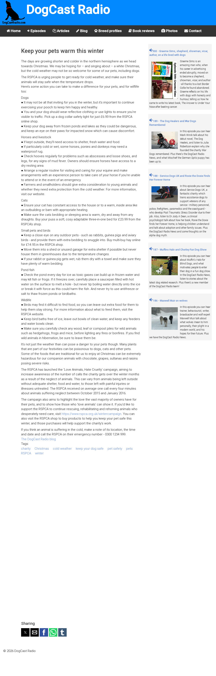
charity (26, 449)
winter (39, 453)
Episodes (38, 31)
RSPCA (26, 453)
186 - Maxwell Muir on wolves (170, 300)
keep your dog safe (90, 449)
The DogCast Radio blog (38, 439)
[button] (25, 632)
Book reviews (143, 31)
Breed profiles (110, 31)
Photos (171, 31)
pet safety (115, 449)
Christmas (42, 449)
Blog (83, 31)
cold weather (62, 449)
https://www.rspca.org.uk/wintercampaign (91, 414)
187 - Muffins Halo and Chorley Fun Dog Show (180, 249)
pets (129, 449)
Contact (194, 31)
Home (15, 31)
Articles (62, 31)
